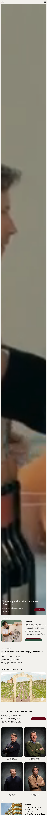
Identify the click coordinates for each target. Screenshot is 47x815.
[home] (7, 2)
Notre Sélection (39, 609)
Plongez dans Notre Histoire (33, 640)
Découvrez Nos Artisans (38, 718)
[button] (45, 2)
